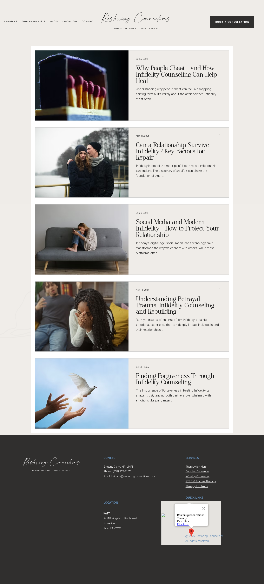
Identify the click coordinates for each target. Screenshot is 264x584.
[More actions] (220, 58)
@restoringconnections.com (138, 476)
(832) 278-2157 (122, 471)
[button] (11, 22)
